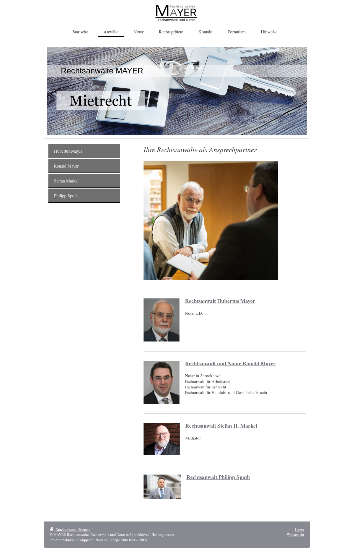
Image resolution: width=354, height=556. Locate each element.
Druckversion (66, 529)
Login (299, 529)
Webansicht (295, 534)
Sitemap (84, 529)
